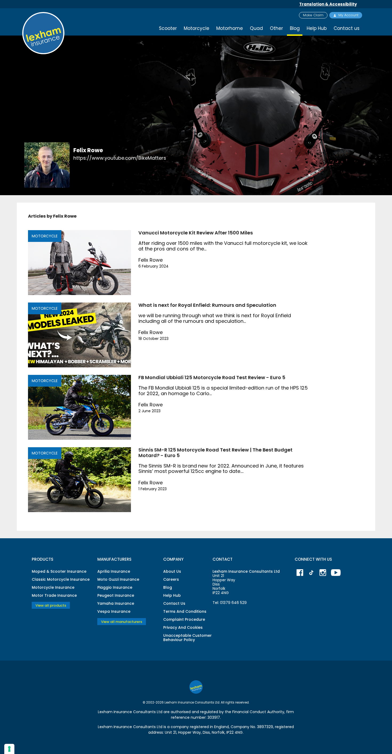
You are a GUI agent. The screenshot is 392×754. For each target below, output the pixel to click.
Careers (171, 579)
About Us (172, 571)
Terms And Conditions (184, 611)
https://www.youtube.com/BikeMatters (119, 158)
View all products (50, 605)
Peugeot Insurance (115, 595)
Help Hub (317, 28)
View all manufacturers (121, 621)
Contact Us (174, 603)
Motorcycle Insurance (53, 587)
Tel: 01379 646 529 (230, 602)
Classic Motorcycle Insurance (61, 579)
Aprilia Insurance (113, 571)
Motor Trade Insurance (54, 595)
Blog (167, 587)
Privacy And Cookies (183, 627)
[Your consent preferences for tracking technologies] (9, 749)
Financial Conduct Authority (258, 711)
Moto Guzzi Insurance (118, 579)
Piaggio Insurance (114, 587)
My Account (348, 15)
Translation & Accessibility (328, 4)
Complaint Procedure (184, 619)
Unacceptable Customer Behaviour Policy (187, 637)
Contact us (346, 28)
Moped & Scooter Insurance (59, 571)
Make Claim (313, 15)
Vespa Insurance (113, 611)
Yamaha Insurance (115, 603)
